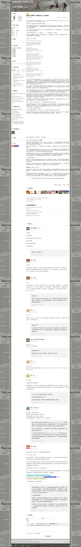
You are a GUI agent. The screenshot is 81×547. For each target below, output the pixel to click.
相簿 (22, 1)
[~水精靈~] (67, 192)
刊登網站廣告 (14, 542)
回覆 (56, 184)
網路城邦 (66, 546)
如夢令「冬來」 (15, 119)
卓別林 (40, 20)
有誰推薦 (30, 188)
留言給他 (19, 20)
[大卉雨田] (35, 192)
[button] (29, 523)
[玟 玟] (53, 192)
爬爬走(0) (14, 49)
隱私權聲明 (35, 542)
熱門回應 (18, 71)
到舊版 (26, 7)
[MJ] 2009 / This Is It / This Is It (18, 75)
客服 (38, 542)
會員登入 (27, 520)
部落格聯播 (16, 145)
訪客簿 (29, 1)
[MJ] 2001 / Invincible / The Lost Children (33, 215)
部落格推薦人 (17, 129)
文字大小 (33, 523)
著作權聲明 (31, 542)
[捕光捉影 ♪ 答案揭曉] (39, 192)
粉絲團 (14, 546)
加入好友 (19, 16)
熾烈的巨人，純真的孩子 (41, 137)
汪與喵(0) (14, 52)
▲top (68, 540)
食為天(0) (14, 53)
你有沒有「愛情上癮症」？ (16, 116)
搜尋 (24, 42)
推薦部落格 (20, 17)
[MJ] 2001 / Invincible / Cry (17, 83)
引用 (64, 184)
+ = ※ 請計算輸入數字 (34, 533)
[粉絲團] (11, 545)
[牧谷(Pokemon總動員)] (57, 192)
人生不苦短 (17, 7)
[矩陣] (49, 192)
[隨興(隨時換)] (64, 192)
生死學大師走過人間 (15, 112)
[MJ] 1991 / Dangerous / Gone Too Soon (32, 210)
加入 (64, 546)
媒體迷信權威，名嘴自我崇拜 (17, 109)
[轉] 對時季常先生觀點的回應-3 (31, 213)
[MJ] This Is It (32, 201)
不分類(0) (14, 56)
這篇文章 (48, 298)
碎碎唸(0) (14, 55)
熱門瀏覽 (13, 71)
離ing (33, 254)
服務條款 (26, 542)
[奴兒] (31, 192)
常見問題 (22, 542)
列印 (68, 184)
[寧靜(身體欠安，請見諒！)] (42, 192)
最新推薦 (23, 69)
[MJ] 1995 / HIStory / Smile (17, 99)
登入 (61, 546)
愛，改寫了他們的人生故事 (16, 114)
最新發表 (13, 69)
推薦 (60, 184)
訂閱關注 (19, 19)
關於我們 (18, 542)
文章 (15, 1)
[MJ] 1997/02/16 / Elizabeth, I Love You (18, 78)
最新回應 (18, 69)
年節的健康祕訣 (15, 110)
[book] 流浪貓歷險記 (16, 74)
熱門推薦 (23, 71)
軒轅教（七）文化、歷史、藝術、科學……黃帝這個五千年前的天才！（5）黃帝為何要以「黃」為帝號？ (18, 122)
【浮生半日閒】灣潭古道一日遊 (17, 117)
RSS (12, 145)
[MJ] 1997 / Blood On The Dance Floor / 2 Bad (33, 207)
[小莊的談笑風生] (60, 192)
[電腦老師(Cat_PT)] (46, 192)
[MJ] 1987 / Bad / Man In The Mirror (35, 199)
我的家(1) (14, 50)
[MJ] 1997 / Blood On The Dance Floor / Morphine (34, 212)
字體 (27, 523)
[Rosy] (28, 192)
